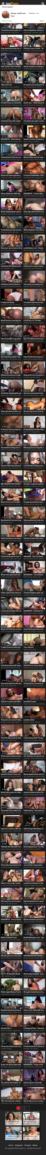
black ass (33, 69)
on (2, 795)
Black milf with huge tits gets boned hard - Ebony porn (11, 175)
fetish (38, 305)
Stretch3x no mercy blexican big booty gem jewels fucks (34, 665)
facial (26, 704)
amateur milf (37, 32)
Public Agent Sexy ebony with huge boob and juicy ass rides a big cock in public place (11, 593)
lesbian (38, 450)
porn (17, 32)
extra (3, 577)
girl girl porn (35, 123)
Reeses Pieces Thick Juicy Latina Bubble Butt (11, 774)
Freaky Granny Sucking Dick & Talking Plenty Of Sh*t (11, 647)
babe (15, 1012)
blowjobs (38, 268)
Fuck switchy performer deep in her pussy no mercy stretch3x (11, 556)
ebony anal (20, 504)
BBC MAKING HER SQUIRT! (11, 484)
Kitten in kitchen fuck (9, 937)
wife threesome (7, 958)
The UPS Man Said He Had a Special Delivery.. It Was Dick (11, 738)
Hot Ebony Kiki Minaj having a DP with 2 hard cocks (11, 266)
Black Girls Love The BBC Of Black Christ (11, 502)
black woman (6, 32)
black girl (27, 123)
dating (37, 722)
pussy (19, 1103)
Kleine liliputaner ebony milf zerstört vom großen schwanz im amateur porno (34, 30)
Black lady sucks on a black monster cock (11, 792)
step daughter (29, 976)
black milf (4, 196)
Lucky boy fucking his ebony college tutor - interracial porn (34, 883)
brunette (39, 541)
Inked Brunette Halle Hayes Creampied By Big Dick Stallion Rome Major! (34, 538)
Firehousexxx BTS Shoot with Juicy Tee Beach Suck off (34, 1046)
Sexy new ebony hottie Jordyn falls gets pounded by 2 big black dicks (11, 411)
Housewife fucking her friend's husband (11, 448)
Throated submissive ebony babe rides (34, 302)
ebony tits (34, 196)
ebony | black (13, 141)
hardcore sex (10, 504)
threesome (40, 105)
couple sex (27, 486)
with (33, 813)
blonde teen (12, 69)
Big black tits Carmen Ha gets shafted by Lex (11, 520)
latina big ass (32, 87)
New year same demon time (11, 248)
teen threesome (30, 232)
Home (11, 1145)
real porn (16, 123)
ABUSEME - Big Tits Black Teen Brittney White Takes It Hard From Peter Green (34, 556)
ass (33, 268)
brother (26, 377)
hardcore (4, 468)
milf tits (4, 631)
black (10, 178)
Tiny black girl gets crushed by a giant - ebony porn (34, 121)
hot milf (35, 522)
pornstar (8, 250)
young (20, 105)
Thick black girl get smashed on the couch (11, 230)
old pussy (4, 1103)
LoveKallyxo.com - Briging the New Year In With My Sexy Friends (34, 248)
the (25, 776)
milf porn (4, 178)
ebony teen (13, 51)
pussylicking (40, 704)
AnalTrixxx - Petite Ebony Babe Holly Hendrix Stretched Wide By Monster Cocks (34, 103)
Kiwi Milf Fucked (30, 702)
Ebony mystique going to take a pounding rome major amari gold (34, 919)
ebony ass (4, 595)
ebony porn (17, 178)
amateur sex (21, 214)
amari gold (40, 922)
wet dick (20, 486)
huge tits (12, 595)
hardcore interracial (8, 287)
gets (25, 341)
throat (18, 287)
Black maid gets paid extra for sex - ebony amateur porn (11, 575)
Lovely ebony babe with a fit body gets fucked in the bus (11, 611)
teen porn (13, 395)
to (1, 867)
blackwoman (21, 940)
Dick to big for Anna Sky (33, 1083)
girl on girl (11, 232)
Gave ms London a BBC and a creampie (11, 829)
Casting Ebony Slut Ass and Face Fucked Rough (11, 157)
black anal (8, 432)
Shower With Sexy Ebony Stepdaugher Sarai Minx (11, 466)
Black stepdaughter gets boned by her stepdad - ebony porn (11, 212)
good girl (27, 758)
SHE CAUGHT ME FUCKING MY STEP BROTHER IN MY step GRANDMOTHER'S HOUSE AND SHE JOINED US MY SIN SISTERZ (11, 66)
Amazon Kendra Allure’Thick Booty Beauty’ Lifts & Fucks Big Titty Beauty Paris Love (34, 792)
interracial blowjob (35, 359)
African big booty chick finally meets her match (34, 411)
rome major (10, 722)
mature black (10, 450)
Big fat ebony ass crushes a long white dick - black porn (34, 1101)
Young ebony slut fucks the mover (34, 683)
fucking (26, 69)
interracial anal (10, 940)
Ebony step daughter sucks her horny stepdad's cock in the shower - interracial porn (34, 974)
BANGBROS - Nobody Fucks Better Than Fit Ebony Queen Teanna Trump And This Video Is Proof (34, 611)
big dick (32, 377)
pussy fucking (36, 413)
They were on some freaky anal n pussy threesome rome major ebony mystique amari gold (11, 720)
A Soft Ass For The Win (32, 320)
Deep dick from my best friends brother (34, 375)
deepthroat (22, 196)
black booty (28, 577)
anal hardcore (6, 159)
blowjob (4, 541)
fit (11, 613)
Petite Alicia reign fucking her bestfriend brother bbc (34, 266)
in (1, 885)
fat (41, 504)
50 (24, 831)
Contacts (27, 1145)
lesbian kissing (29, 795)
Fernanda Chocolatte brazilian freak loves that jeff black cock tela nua (11, 811)
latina (28, 831)
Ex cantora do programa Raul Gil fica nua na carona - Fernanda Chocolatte (34, 85)
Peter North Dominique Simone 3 (34, 357)
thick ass (4, 232)
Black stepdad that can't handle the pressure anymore (34, 774)
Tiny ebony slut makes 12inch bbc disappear (11, 1083)
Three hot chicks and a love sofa (11, 1046)
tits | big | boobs (29, 450)
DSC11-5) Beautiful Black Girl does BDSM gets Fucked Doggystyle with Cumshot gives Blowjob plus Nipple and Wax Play (11, 974)
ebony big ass (11, 577)
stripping (36, 141)
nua (25, 87)
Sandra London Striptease (34, 139)
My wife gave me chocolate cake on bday (11, 956)
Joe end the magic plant (33, 865)
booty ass (34, 668)
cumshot (4, 69)
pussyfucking (40, 250)
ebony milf (27, 32)
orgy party (4, 341)
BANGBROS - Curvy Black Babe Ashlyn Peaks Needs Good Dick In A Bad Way (34, 575)
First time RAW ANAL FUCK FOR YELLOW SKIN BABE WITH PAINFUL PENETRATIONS (34, 175)
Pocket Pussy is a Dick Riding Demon (11, 103)
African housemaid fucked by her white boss (34, 393)
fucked (13, 994)
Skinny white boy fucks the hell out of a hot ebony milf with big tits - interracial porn (34, 520)
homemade (15, 649)
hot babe (4, 1067)
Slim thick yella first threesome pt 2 (11, 683)
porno (41, 885)
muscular (34, 740)
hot (2, 268)
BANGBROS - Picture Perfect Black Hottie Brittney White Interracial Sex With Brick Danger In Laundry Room (34, 1065)
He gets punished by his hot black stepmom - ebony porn (34, 502)
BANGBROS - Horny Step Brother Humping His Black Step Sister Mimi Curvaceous (11, 919)
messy (34, 613)
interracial (38, 976)
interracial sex (36, 758)
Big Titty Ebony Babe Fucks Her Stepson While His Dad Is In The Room (11, 357)
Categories (19, 1145)
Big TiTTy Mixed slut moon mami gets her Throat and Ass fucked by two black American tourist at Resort (34, 339)
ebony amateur (36, 468)
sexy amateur (29, 159)
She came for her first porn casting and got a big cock (11, 901)
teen (42, 123)
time (2, 250)
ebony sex (9, 323)
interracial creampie (19, 704)
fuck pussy (5, 559)
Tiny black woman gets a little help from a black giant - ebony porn (11, 30)
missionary (35, 1030)
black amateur (35, 287)
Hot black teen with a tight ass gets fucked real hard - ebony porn (11, 121)
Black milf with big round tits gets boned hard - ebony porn (11, 629)
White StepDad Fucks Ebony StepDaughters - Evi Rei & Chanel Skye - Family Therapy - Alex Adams (34, 230)
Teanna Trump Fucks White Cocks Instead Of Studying (11, 702)
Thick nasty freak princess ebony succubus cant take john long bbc (11, 756)
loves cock (12, 1103)
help (13, 32)
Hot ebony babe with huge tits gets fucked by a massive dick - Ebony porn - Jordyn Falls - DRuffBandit (11, 665)
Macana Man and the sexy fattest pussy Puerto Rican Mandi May (34, 157)
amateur (32, 305)
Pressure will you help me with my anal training (11, 429)
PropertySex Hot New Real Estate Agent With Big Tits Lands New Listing (34, 429)
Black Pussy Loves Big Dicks (11, 320)
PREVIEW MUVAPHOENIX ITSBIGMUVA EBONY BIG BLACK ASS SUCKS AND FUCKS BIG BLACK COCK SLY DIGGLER (34, 956)
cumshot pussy (29, 541)
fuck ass (27, 468)
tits (2, 522)
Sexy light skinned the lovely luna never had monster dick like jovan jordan (34, 212)
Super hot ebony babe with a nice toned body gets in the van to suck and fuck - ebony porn (11, 1065)
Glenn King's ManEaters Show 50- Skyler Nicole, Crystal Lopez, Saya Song (34, 829)
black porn (36, 486)
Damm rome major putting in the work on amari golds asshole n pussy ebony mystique (11, 883)
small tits (16, 87)
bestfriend (27, 268)
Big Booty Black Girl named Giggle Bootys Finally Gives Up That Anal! (34, 901)
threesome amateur (8, 377)
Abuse (35, 1145)
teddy (9, 1049)
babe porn (14, 668)
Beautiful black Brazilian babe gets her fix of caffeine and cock (11, 1010)
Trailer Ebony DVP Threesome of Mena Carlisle (34, 738)
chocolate (19, 813)
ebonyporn (21, 395)
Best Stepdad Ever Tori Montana (34, 847)
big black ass (21, 595)
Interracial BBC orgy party (11, 339)
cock (12, 268)
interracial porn (14, 341)
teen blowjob (5, 105)
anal (25, 178)
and (2, 87)
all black (26, 287)
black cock (8, 87)
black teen (5, 51)
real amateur (10, 813)
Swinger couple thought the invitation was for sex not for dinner (34, 484)
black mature (6, 649)
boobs (42, 1030)
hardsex (7, 268)
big (19, 51)
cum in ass (40, 813)
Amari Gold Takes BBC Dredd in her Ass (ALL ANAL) (34, 1010)
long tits (40, 1103)
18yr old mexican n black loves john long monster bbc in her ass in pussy (11, 1101)
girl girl (33, 631)
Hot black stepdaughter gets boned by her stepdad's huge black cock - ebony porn (11, 393)
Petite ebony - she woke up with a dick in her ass (34, 811)
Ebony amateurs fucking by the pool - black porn (34, 66)
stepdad (4, 214)
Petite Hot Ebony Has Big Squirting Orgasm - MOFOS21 (11, 538)
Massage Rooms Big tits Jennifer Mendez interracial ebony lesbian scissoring (34, 448)
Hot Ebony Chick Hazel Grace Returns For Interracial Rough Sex (11, 284)
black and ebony (14, 305)
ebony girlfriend (18, 413)
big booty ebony (18, 849)
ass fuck (17, 559)
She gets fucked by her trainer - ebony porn (34, 992)
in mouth (27, 51)
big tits (41, 196)
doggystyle (35, 432)
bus (14, 613)
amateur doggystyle (13, 1030)
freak (3, 813)
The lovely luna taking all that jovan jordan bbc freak (34, 284)
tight (11, 123)
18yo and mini (6, 85)
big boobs (11, 631)
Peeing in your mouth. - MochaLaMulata (34, 48)
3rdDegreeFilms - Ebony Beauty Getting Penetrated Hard (34, 1028)
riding (35, 686)
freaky (3, 722)
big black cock (19, 323)
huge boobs (5, 994)
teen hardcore (29, 1067)
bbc (34, 649)
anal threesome (29, 105)
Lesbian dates (29, 720)
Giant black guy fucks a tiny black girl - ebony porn (34, 629)
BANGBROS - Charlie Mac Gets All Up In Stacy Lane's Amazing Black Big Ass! (34, 194)
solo (30, 141)
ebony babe (5, 613)
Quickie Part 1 (6, 1028)
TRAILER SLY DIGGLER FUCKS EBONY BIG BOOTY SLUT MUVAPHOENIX (11, 847)
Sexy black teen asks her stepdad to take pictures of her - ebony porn (11, 48)
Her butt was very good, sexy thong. (34, 756)
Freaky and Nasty (7, 302)
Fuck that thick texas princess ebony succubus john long (34, 466)
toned (19, 1067)
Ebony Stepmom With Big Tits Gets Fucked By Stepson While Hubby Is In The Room (11, 194)
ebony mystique (30, 922)
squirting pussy (36, 51)
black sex (19, 577)
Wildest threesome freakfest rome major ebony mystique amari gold (11, 375)
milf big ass (13, 196)
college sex (34, 885)
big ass (20, 541)
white (26, 395)
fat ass (26, 1103)
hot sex (26, 504)
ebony (40, 87)
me (2, 432)
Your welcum (29, 647)
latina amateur (40, 159)
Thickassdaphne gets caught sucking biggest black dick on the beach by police (34, 593)
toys (13, 976)
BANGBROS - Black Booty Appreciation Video (11, 139)
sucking (14, 105)
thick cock (4, 686)
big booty (22, 141)
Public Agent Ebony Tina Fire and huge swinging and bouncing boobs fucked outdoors (11, 992)
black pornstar (6, 704)
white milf (27, 522)
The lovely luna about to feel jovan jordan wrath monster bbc (11, 865)
